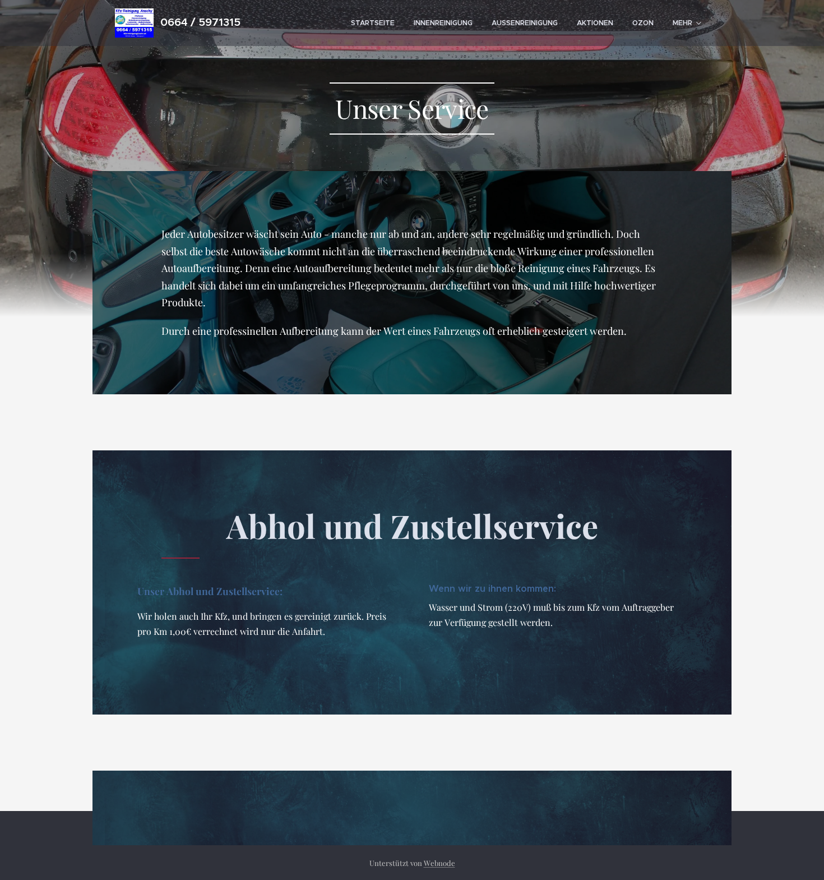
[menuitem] (372, 23)
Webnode (439, 863)
